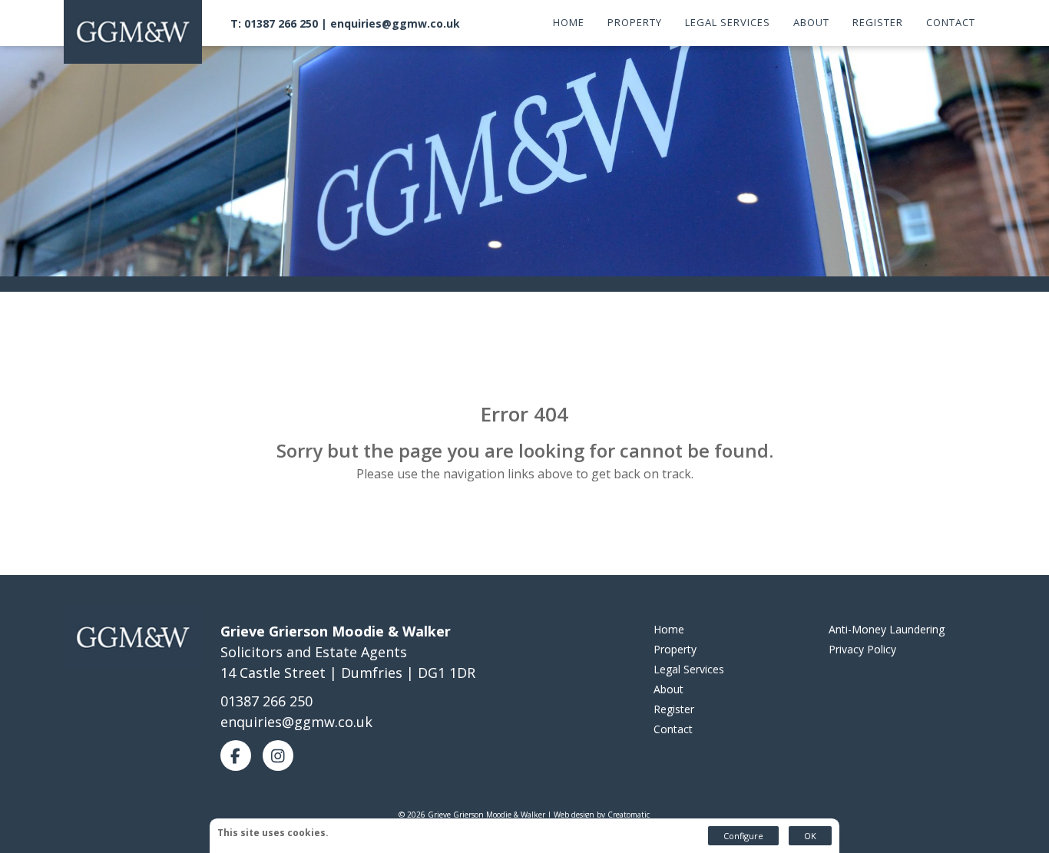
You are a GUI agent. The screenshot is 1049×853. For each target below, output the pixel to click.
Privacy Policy (862, 649)
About (811, 22)
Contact (950, 22)
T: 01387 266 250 (274, 23)
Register (877, 22)
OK (810, 835)
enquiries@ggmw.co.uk (395, 23)
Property (634, 22)
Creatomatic (628, 814)
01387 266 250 (266, 701)
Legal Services (727, 22)
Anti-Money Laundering (887, 629)
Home (568, 22)
